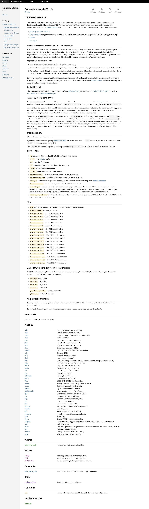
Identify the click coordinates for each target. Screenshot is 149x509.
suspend (28, 414)
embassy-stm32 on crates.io (40, 31)
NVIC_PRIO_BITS (31, 471)
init (26, 493)
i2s (26, 373)
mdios (27, 383)
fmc (26, 361)
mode (27, 386)
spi (26, 411)
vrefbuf (27, 432)
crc (26, 340)
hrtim (27, 366)
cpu (26, 338)
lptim (27, 378)
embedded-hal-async (101, 91)
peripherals (29, 391)
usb (26, 429)
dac (26, 343)
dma (26, 348)
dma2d (27, 350)
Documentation (35, 34)
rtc (26, 401)
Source (27, 12)
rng (26, 399)
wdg (26, 434)
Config (27, 456)
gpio (26, 363)
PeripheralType (30, 482)
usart (27, 427)
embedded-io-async (48, 93)
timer (27, 419)
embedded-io (32, 93)
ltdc (26, 381)
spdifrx (27, 409)
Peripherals (29, 461)
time (26, 416)
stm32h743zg (43, 2)
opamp (27, 389)
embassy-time (100, 102)
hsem (27, 368)
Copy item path (51, 9)
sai (26, 404)
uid (26, 424)
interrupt (28, 376)
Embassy (4, 2)
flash (26, 358)
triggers (27, 422)
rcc (26, 396)
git (31, 2)
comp (27, 335)
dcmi (27, 345)
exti (26, 356)
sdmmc (27, 406)
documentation (96, 80)
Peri (26, 458)
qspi (26, 394)
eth (26, 353)
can (26, 333)
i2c (26, 371)
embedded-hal (52, 27)
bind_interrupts (30, 445)
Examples (33, 41)
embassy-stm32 (17, 2)
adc (26, 330)
